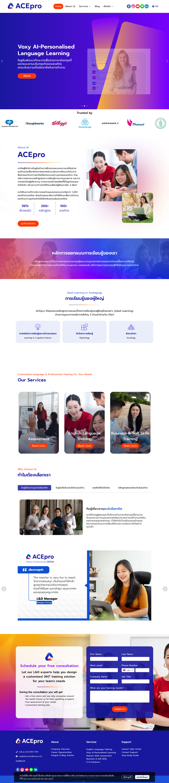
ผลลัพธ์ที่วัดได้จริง (101, 487)
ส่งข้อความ (120, 709)
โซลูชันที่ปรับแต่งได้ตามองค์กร (70, 487)
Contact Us (20, 760)
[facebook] (129, 6)
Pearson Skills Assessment (99, 755)
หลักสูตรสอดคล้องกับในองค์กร (133, 487)
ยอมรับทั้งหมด (142, 777)
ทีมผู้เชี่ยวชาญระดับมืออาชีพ (34, 487)
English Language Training (99, 749)
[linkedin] (147, 6)
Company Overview (60, 749)
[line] (142, 6)
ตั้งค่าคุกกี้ (127, 777)
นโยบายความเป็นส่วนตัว (31, 778)
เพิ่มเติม (107, 6)
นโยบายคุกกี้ (48, 778)
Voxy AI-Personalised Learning (101, 752)
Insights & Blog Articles (62, 755)
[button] (155, 6)
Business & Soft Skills (96, 758)
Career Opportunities (61, 752)
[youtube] (138, 6)
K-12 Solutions (93, 762)
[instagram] (133, 6)
